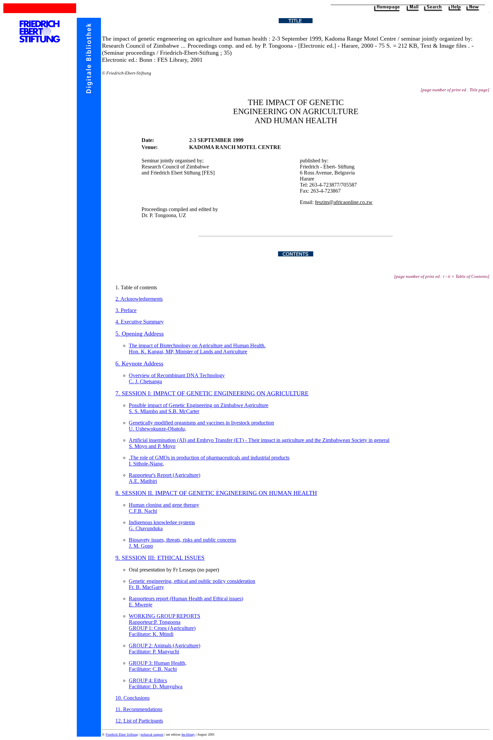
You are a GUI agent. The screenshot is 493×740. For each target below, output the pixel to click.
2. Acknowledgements (139, 299)
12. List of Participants (139, 721)
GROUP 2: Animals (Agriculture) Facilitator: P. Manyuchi (164, 648)
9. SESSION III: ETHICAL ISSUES (160, 557)
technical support (152, 734)
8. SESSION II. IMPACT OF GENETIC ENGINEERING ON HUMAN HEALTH (216, 493)
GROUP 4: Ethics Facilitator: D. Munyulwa (155, 683)
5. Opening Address (139, 333)
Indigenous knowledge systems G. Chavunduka (162, 525)
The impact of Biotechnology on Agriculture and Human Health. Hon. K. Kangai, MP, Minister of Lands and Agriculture (197, 348)
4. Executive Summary (139, 322)
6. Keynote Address (139, 363)
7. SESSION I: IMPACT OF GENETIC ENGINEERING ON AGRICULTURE (212, 393)
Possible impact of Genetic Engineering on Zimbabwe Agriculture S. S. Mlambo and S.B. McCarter (198, 408)
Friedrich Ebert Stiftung (122, 734)
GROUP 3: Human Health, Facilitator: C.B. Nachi (157, 666)
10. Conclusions (132, 698)
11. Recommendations (138, 709)
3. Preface (125, 310)
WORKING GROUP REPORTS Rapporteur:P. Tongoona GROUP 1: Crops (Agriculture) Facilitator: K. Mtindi (164, 625)
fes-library (188, 734)
